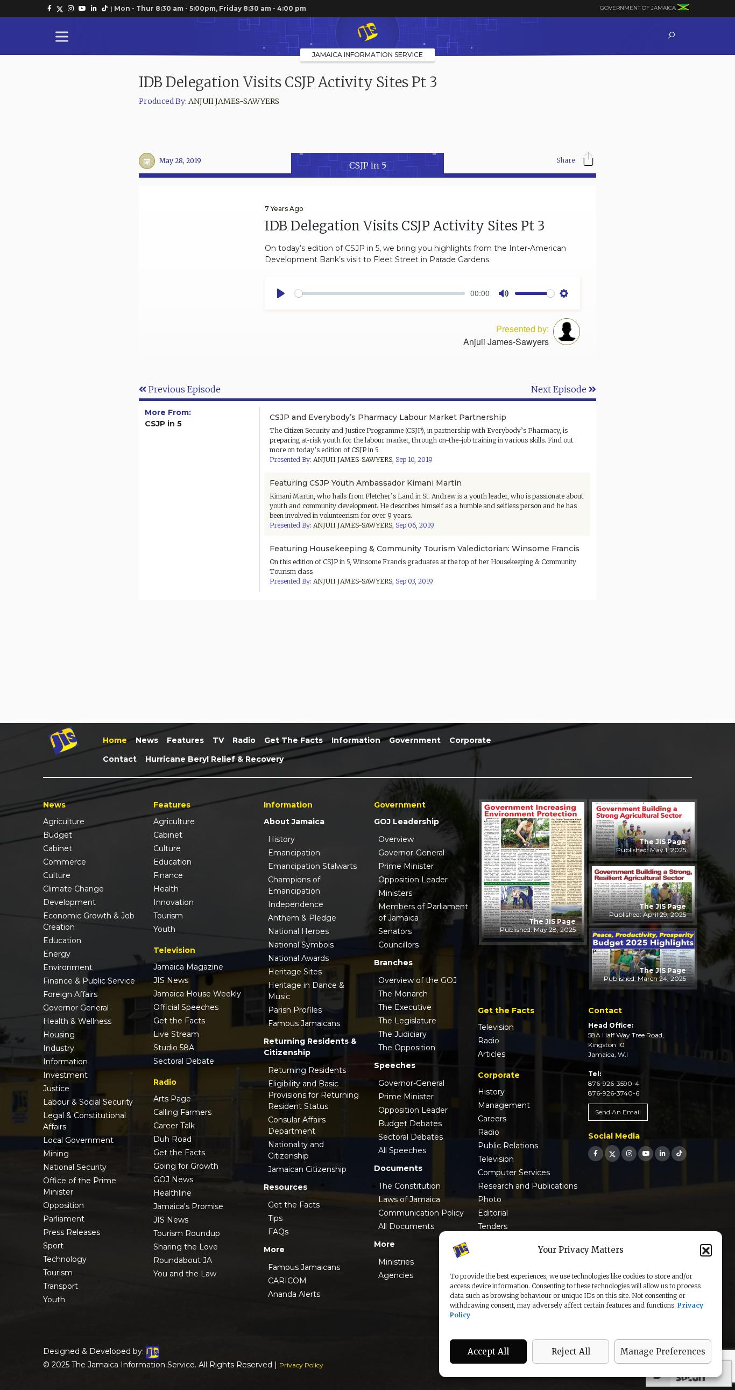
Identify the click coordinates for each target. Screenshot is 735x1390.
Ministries (396, 1262)
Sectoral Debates (410, 1137)
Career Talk (174, 1126)
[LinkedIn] (662, 1153)
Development (69, 902)
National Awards (298, 958)
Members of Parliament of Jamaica (423, 912)
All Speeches (402, 1150)
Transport (60, 1286)
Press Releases (71, 1232)
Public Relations (508, 1145)
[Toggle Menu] (64, 36)
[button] (706, 1250)
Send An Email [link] (618, 1112)
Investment (65, 1075)
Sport (53, 1246)
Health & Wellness (77, 1021)
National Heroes (298, 931)
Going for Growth (185, 1166)
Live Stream (176, 1034)
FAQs (278, 1232)
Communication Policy (421, 1213)
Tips (275, 1218)
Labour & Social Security (88, 1102)
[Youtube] (645, 1153)
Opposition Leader (413, 879)
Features (185, 740)
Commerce (64, 862)
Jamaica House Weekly (197, 994)
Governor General (76, 1008)
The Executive (405, 1007)
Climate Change (73, 889)
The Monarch (403, 994)
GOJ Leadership (406, 821)
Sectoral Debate (183, 1061)
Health (166, 889)
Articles (491, 1054)
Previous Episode (183, 389)
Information (355, 740)
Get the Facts (293, 740)
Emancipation (294, 853)
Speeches (394, 1065)
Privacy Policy (301, 1365)
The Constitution (409, 1186)
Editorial (493, 1213)
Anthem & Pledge (302, 918)
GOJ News (173, 1179)
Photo (489, 1199)
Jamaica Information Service (367, 55)
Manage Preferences (662, 1351)
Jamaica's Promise (188, 1206)
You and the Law (184, 1274)
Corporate (470, 740)
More (274, 1249)
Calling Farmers (182, 1112)
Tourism (58, 1272)
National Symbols (301, 945)
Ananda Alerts (294, 1294)
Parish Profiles (295, 1010)
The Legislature (407, 1021)
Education (62, 940)
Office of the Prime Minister (79, 1186)
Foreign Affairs (70, 994)
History (281, 839)
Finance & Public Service (89, 981)
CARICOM (287, 1281)
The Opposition (406, 1047)
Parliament (63, 1219)
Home (115, 740)
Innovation (173, 902)
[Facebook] (595, 1153)
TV (218, 740)
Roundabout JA (182, 1260)
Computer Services (514, 1172)
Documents (398, 1168)
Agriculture (63, 821)
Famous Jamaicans (304, 1023)
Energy (56, 954)
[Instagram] (629, 1153)
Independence (295, 904)
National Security (75, 1167)
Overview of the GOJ (417, 980)
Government (415, 740)
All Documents (406, 1226)
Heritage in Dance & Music (306, 990)
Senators (395, 931)
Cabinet (57, 848)
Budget (57, 835)
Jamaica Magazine (188, 967)
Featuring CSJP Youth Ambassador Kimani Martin (366, 483)
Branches (393, 962)
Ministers (395, 893)
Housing (59, 1035)
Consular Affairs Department (297, 1125)
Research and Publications (527, 1186)
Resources (285, 1187)
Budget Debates (410, 1123)
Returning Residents (307, 1070)
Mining (56, 1154)
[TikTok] (679, 1153)
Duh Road (172, 1139)
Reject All (571, 1351)
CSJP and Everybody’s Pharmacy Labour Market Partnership (388, 417)
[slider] (380, 293)
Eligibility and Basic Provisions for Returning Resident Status (313, 1095)
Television (496, 1027)
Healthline (172, 1193)
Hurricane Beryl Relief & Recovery (214, 759)
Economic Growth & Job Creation (89, 921)
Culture (56, 875)
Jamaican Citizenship (307, 1169)
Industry (58, 1048)
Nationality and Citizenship (296, 1150)
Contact (120, 759)
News (147, 740)
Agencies (395, 1275)
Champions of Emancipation (294, 885)
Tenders (492, 1226)
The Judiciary (402, 1034)
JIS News (170, 980)
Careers (492, 1119)
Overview (396, 839)
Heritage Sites (295, 972)
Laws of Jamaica (409, 1199)
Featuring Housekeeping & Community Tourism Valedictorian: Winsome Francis (424, 548)
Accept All (488, 1351)
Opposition (63, 1205)
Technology (65, 1259)
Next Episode (560, 389)
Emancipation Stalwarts (312, 866)
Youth (54, 1299)
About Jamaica (294, 821)
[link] (49, 9)
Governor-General (411, 853)
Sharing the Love (185, 1247)
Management (504, 1105)
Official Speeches (185, 1007)
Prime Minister (406, 866)
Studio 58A (173, 1047)
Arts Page (172, 1099)
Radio (244, 740)
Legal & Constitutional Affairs (84, 1121)
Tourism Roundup (186, 1233)
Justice (56, 1088)
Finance (168, 875)
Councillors (398, 945)
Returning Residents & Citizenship (310, 1046)
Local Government (78, 1140)
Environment (68, 967)
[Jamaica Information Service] (367, 33)
